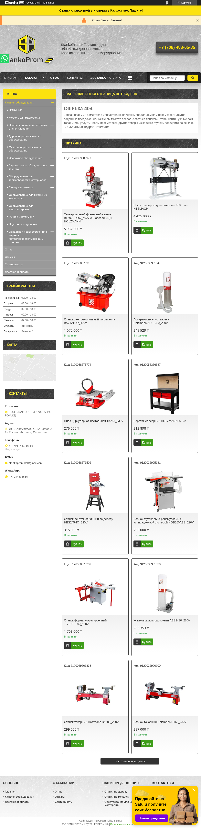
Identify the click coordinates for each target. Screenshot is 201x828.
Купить (77, 243)
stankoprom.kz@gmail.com (26, 462)
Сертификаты (14, 264)
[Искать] (192, 78)
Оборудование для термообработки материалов (27, 178)
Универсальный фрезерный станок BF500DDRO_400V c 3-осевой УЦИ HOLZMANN (88, 218)
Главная (10, 77)
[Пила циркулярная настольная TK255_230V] (95, 393)
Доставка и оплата (105, 77)
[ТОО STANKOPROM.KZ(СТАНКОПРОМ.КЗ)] (28, 48)
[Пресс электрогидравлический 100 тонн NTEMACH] (164, 178)
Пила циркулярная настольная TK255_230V (93, 421)
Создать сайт (34, 2)
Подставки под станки (23, 224)
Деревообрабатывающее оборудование (25, 137)
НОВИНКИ (15, 110)
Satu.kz (118, 820)
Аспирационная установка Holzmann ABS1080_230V (151, 321)
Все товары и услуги (129, 761)
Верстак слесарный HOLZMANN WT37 (159, 421)
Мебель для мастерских (24, 117)
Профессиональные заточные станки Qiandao (28, 126)
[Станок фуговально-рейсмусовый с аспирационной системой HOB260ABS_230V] (164, 491)
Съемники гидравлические (88, 127)
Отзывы (10, 256)
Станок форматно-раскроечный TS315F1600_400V (85, 622)
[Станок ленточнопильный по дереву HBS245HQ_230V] (95, 491)
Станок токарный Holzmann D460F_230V (91, 722)
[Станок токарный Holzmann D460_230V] (164, 694)
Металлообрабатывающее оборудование (26, 148)
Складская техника (21, 187)
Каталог (31, 77)
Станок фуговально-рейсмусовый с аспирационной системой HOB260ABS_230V (163, 520)
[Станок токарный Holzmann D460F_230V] (95, 694)
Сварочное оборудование (25, 158)
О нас (54, 77)
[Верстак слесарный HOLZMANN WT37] (164, 393)
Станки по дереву (115, 791)
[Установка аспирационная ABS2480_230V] (164, 593)
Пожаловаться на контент (124, 824)
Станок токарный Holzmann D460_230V (159, 722)
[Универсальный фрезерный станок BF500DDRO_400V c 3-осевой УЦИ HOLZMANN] (95, 187)
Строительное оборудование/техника (28, 167)
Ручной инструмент (21, 216)
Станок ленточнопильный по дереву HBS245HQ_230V (88, 520)
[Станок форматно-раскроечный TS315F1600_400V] (95, 593)
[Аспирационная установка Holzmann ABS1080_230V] (164, 292)
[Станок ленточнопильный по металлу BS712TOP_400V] (95, 292)
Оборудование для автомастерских (21, 207)
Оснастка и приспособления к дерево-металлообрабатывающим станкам (28, 237)
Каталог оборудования (19, 102)
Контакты (75, 77)
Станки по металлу (116, 796)
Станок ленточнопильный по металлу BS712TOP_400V (89, 321)
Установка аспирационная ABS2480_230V (161, 620)
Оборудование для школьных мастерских (28, 196)
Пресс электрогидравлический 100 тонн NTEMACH (160, 206)
